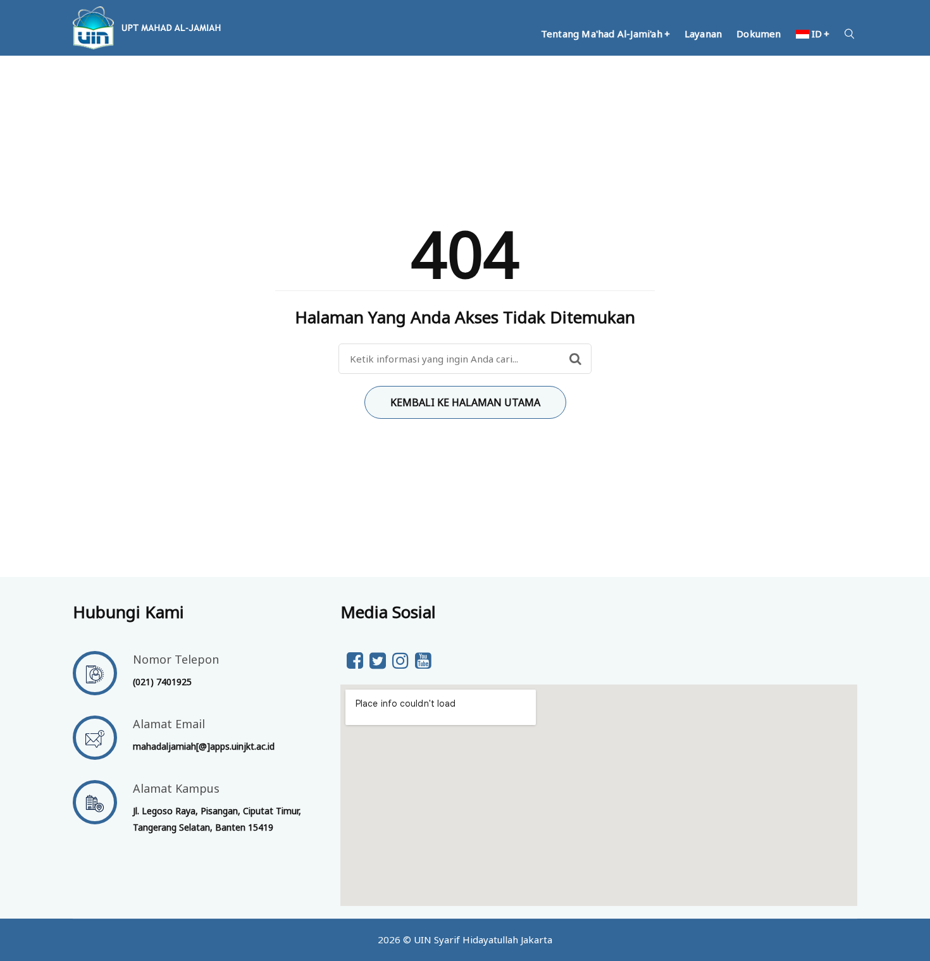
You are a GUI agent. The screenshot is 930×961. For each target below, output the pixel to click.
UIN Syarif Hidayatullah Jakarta (483, 939)
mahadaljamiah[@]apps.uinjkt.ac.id (204, 746)
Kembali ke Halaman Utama (465, 402)
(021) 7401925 (162, 682)
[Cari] (575, 359)
